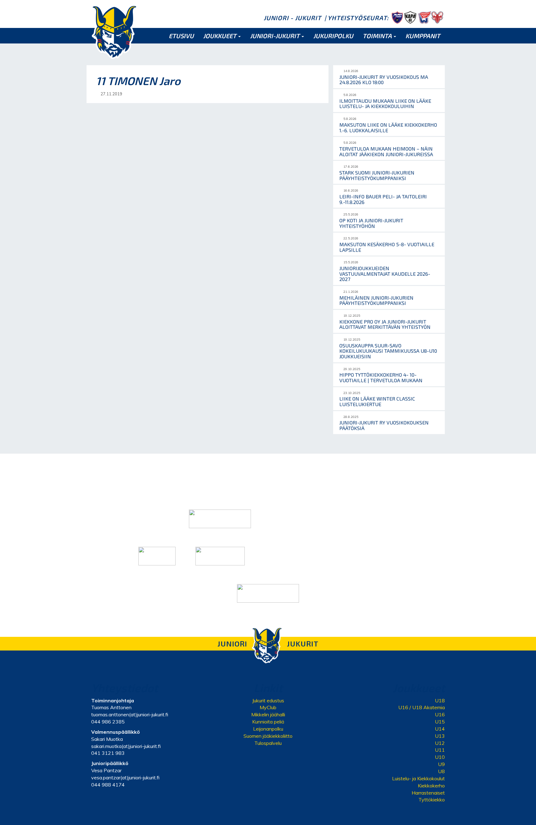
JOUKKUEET (220, 35)
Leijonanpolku (268, 729)
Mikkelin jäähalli (268, 714)
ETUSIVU (181, 35)
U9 (441, 764)
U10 (440, 757)
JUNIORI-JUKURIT (275, 35)
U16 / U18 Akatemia (421, 707)
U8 (441, 771)
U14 (440, 729)
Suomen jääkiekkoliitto (268, 736)
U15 (440, 721)
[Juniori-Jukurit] (114, 31)
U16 (440, 714)
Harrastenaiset (428, 793)
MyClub (268, 707)
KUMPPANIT (422, 35)
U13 (440, 736)
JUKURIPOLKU (333, 35)
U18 (440, 700)
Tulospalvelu (268, 743)
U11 (440, 750)
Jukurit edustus (268, 700)
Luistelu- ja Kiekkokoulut (418, 778)
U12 (440, 743)
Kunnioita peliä (268, 721)
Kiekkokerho (431, 785)
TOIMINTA (378, 35)
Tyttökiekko (431, 799)
